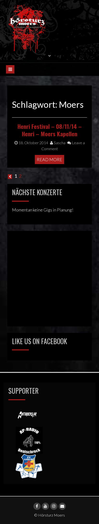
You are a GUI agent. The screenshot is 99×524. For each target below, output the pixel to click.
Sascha (59, 142)
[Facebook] (37, 506)
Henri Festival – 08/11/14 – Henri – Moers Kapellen (49, 130)
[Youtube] (45, 506)
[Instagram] (53, 506)
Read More (49, 159)
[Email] (62, 506)
